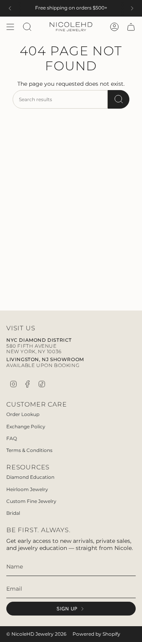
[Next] (132, 8)
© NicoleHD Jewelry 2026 (36, 634)
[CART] (131, 27)
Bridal (13, 513)
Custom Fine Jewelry (31, 501)
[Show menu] (10, 27)
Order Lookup (22, 414)
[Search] (118, 99)
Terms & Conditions (29, 450)
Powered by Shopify (96, 634)
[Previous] (9, 8)
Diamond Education (30, 477)
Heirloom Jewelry (27, 489)
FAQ (11, 438)
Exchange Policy (25, 426)
